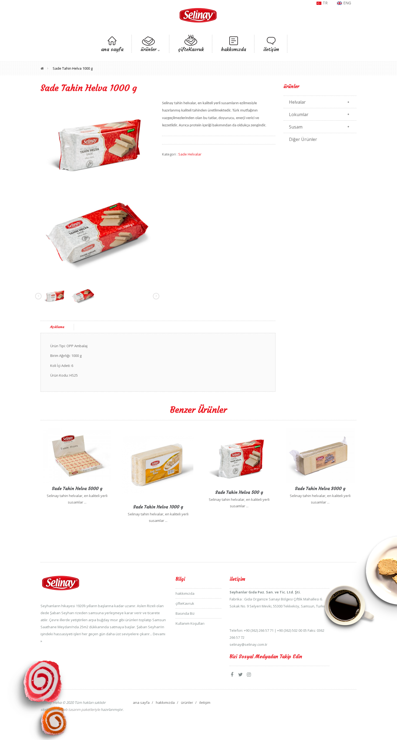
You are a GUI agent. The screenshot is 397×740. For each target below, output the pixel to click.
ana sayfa (141, 702)
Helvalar (297, 102)
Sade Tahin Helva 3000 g (320, 488)
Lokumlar (298, 114)
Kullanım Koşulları (190, 623)
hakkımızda (185, 593)
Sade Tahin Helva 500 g (239, 492)
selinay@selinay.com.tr (248, 644)
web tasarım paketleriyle (80, 709)
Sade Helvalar (189, 154)
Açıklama (57, 327)
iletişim (204, 702)
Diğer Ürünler (303, 139)
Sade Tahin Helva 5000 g (77, 488)
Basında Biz (185, 613)
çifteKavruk (185, 603)
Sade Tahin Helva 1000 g (73, 68)
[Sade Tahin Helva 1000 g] (97, 142)
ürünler (187, 702)
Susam (295, 127)
